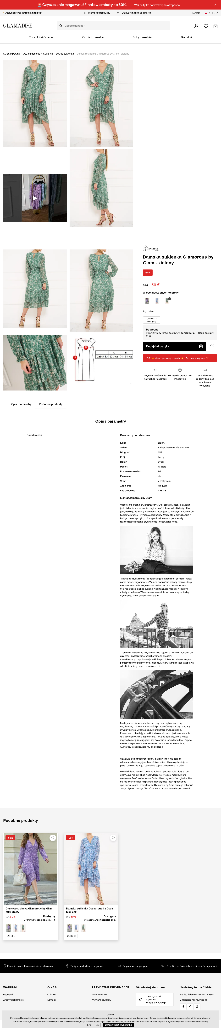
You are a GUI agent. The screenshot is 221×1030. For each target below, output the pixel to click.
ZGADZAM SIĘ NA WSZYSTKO (118, 1025)
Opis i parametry (21, 404)
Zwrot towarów (99, 994)
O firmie (51, 994)
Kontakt (196, 12)
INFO (89, 1025)
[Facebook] (183, 1006)
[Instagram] (197, 1006)
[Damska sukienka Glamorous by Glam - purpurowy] (8, 928)
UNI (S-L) (11, 935)
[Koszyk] (215, 26)
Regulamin (8, 994)
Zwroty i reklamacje (13, 999)
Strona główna (11, 53)
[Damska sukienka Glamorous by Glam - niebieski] (15, 928)
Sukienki (48, 53)
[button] (215, 5)
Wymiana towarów (101, 999)
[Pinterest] (190, 1006)
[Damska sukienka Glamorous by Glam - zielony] (23, 928)
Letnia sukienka (65, 53)
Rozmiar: (148, 311)
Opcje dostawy (206, 332)
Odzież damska (31, 53)
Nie (97, 1025)
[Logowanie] (196, 26)
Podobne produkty (51, 404)
